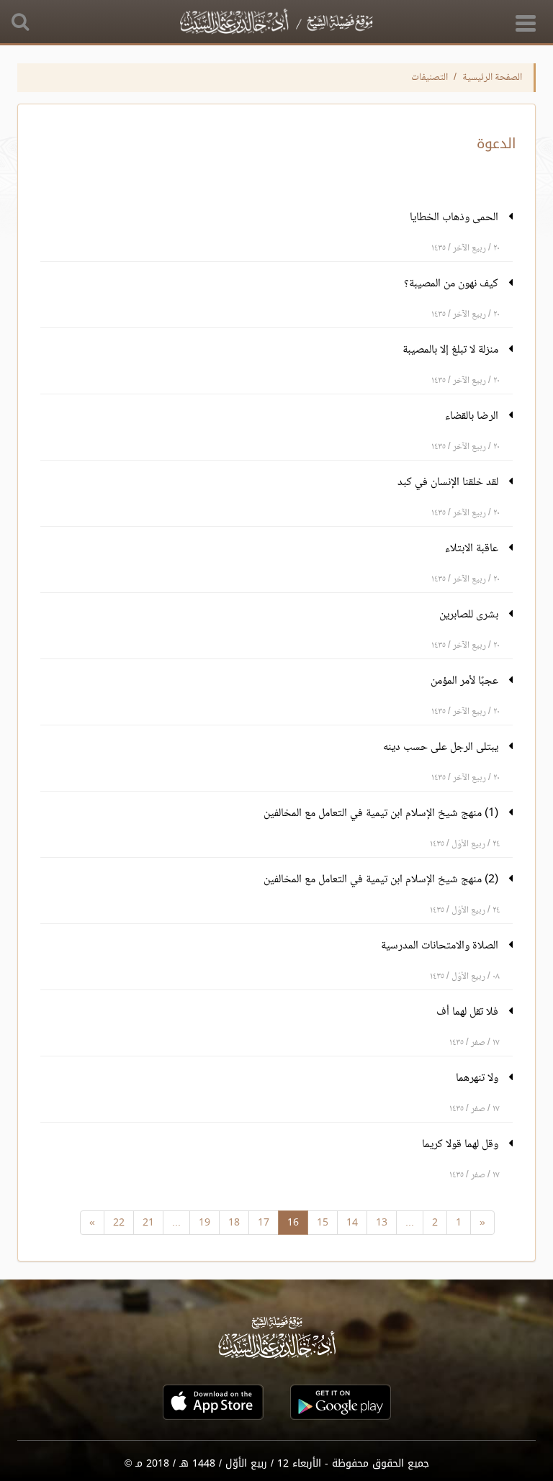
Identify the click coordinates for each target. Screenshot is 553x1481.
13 (381, 1222)
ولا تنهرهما (478, 1078)
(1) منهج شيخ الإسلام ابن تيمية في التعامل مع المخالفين (382, 813)
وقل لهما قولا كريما (461, 1144)
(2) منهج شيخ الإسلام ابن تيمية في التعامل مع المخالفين (382, 879)
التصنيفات (429, 77)
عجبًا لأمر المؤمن (466, 681)
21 (148, 1222)
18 (234, 1222)
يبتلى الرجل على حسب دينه (442, 747)
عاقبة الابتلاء (473, 548)
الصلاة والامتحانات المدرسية (441, 946)
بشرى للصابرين (470, 615)
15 (322, 1222)
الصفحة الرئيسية (492, 77)
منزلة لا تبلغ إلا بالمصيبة (452, 350)
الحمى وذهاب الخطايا (455, 217)
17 (263, 1222)
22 (119, 1222)
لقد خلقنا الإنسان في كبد (449, 482)
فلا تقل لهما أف (468, 1012)
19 (204, 1222)
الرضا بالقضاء (473, 416)
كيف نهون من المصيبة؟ (452, 284)
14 (352, 1222)
